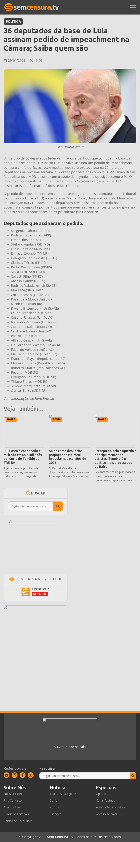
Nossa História (13, 794)
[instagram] (15, 775)
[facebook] (23, 775)
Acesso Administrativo (110, 807)
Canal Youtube (105, 800)
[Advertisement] (35, 667)
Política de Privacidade (18, 821)
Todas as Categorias (63, 794)
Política (13, 21)
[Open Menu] (133, 7)
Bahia (11, 419)
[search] (58, 506)
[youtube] (6, 775)
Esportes (55, 814)
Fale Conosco (13, 800)
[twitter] (31, 775)
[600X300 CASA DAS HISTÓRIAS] (35, 608)
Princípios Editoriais (16, 814)
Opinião (101, 794)
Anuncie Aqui (12, 807)
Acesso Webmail (106, 814)
